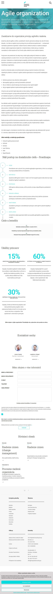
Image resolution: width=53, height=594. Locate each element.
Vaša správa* (5, 388)
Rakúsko (11, 505)
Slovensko (11, 522)
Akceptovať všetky (26, 582)
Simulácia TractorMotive (14, 552)
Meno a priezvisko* (7, 372)
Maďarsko (11, 517)
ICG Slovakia (26, 4)
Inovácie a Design (31, 509)
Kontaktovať (17, 359)
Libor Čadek (18, 354)
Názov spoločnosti (7, 376)
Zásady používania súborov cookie (19, 592)
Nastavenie (26, 590)
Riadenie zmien (31, 511)
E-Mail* (3, 380)
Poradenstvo (5, 464)
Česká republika (12, 509)
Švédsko (10, 524)
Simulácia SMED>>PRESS (14, 556)
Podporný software (13, 548)
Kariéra (10, 544)
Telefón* (4, 384)
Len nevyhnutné (26, 586)
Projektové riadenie (32, 513)
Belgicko (10, 507)
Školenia (29, 443)
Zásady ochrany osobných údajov (33, 592)
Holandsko (11, 513)
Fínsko (10, 511)
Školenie (4, 443)
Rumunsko (11, 519)
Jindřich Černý (35, 354)
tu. (31, 425)
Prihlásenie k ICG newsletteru (15, 560)
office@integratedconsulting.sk (34, 560)
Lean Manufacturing (32, 507)
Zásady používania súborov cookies (16, 539)
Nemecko (11, 515)
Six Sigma (30, 505)
